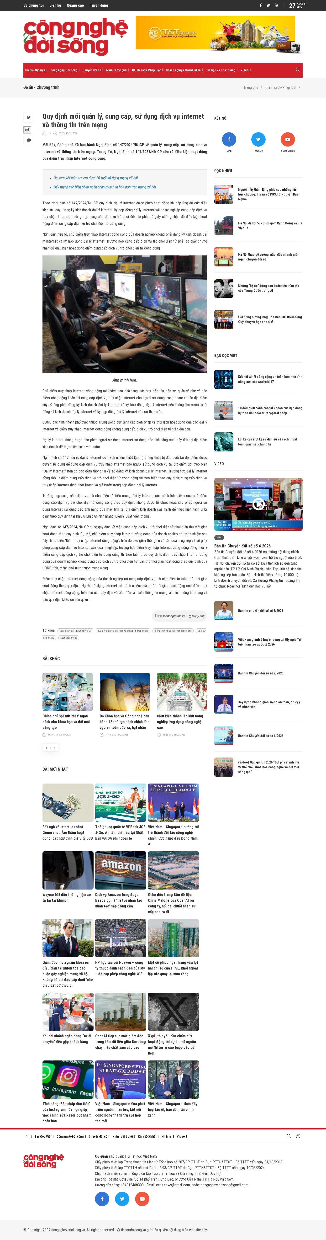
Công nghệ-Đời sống (63, 70)
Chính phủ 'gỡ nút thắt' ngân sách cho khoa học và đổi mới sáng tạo (66, 722)
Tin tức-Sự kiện (34, 70)
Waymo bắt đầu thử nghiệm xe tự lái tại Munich (66, 897)
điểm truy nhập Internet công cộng (173, 630)
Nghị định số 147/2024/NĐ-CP (75, 630)
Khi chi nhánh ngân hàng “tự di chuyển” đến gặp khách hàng (66, 1039)
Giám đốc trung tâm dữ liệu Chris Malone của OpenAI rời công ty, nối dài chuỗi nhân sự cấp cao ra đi (171, 903)
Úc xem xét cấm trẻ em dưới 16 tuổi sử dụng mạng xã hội (96, 178)
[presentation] (46, 747)
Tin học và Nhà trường (220, 70)
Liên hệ (55, 5)
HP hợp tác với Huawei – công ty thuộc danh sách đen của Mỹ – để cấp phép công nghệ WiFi (120, 968)
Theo (179, 616)
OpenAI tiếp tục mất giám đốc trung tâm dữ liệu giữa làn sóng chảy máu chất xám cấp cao (120, 1042)
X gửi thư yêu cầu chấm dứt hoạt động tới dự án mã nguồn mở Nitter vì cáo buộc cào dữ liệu (172, 1044)
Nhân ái (167, 1136)
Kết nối (220, 118)
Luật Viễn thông (68, 637)
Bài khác (51, 658)
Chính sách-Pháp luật (146, 70)
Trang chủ (250, 87)
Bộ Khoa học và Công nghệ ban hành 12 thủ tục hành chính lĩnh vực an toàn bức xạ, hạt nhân (124, 722)
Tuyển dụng (99, 5)
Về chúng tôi (33, 5)
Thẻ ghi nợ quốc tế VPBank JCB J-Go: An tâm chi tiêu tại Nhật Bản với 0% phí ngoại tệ (120, 833)
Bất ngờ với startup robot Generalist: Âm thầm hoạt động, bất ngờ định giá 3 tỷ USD (67, 833)
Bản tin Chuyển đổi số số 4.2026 (242, 545)
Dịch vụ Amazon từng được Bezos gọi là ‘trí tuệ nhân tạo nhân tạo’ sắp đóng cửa (118, 900)
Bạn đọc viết (225, 355)
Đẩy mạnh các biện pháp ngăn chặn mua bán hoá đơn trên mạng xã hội (105, 187)
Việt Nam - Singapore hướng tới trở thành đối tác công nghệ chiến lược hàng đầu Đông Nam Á (173, 835)
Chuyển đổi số (92, 70)
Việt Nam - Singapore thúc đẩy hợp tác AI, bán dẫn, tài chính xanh (172, 1110)
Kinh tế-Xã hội (147, 1136)
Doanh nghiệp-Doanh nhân (183, 70)
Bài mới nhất (55, 769)
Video (244, 70)
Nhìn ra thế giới (116, 70)
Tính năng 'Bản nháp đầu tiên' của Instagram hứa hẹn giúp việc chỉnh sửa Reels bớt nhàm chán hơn (66, 1112)
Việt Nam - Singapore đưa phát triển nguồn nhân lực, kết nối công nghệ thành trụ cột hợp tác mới (120, 1112)
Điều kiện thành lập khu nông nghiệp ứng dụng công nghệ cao (180, 722)
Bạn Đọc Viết (43, 1136)
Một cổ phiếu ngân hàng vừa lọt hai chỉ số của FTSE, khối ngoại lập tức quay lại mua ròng (173, 968)
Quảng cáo (75, 5)
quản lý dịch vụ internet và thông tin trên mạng (123, 630)
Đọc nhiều (223, 171)
